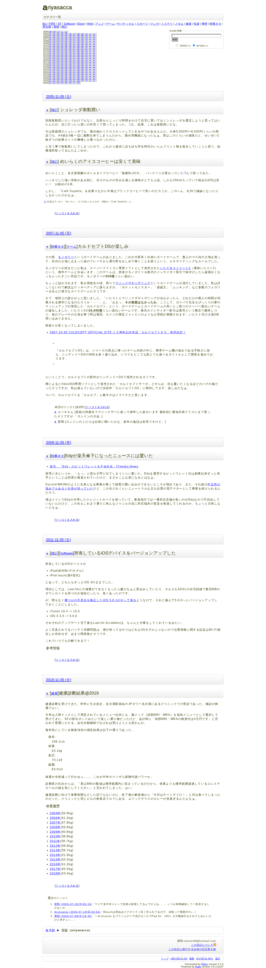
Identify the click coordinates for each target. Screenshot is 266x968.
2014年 (55, 855)
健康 (188, 23)
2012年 (55, 845)
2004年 (55, 813)
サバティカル (125, 23)
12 (66, 31)
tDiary (81, 23)
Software (69, 23)
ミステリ (167, 23)
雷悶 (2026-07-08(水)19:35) (73, 916)
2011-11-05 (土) (58, 539)
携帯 (204, 23)
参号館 (50, 930)
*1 (185, 172)
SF (60, 23)
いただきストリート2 (175, 268)
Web (90, 23)
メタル (179, 23)
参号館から (203, 46)
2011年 (55, 841)
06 (70, 34)
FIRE (52, 23)
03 (58, 34)
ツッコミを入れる (67, 213)
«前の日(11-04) (178, 958)
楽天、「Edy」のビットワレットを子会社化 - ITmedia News (94, 466)
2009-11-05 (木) (58, 442)
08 (50, 31)
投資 (196, 23)
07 (74, 34)
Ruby (198, 966)
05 (66, 34)
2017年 (55, 868)
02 (54, 34)
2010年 (55, 836)
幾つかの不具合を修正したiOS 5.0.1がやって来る (100, 600)
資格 (56, 26)
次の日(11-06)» (204, 958)
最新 (191, 958)
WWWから (185, 46)
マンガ (154, 23)
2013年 (55, 850)
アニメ (99, 23)
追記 (217, 958)
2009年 (55, 831)
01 (50, 34)
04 (62, 34)
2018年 (55, 873)
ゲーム (110, 23)
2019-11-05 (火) (58, 680)
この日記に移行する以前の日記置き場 (192, 949)
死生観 (47, 26)
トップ (165, 958)
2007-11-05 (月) (58, 233)
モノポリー (66, 257)
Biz (45, 23)
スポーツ (142, 23)
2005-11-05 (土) (58, 96)
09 (54, 31)
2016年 (55, 864)
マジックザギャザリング (133, 283)
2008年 (55, 827)
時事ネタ (215, 23)
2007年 (55, 822)
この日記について (202, 945)
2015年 (55, 859)
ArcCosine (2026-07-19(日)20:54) (77, 911)
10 (58, 31)
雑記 (64, 26)
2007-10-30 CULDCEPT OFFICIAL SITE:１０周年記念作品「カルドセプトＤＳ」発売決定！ (118, 332)
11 (62, 31)
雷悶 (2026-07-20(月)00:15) (73, 904)
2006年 (55, 817)
